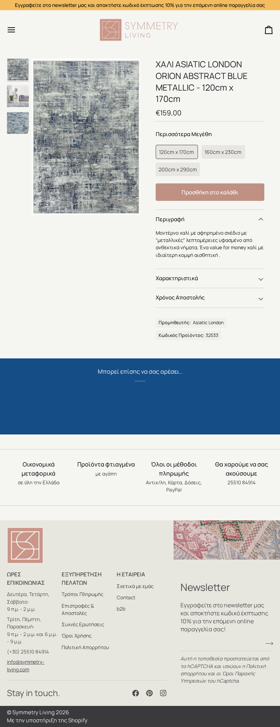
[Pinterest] (149, 693)
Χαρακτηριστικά (177, 278)
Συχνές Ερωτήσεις (83, 624)
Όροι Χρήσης (77, 635)
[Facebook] (135, 693)
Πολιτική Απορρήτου (85, 647)
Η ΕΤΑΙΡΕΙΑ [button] (131, 574)
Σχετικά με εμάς (135, 586)
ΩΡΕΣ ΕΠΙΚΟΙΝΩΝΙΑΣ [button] (26, 579)
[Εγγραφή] (267, 643)
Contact (126, 597)
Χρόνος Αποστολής (180, 297)
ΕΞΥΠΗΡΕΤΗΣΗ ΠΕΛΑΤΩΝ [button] (82, 579)
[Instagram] (163, 693)
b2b (121, 608)
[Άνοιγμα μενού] (18, 29)
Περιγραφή (170, 219)
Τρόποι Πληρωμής (82, 594)
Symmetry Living (33, 712)
